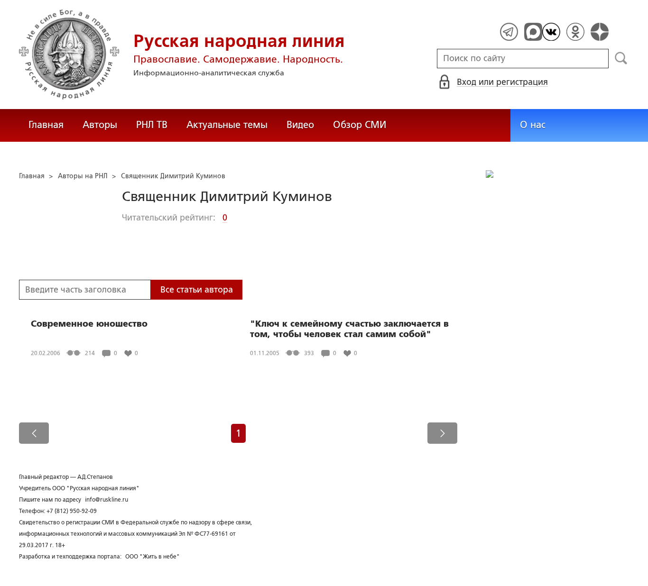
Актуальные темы (227, 124)
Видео (300, 124)
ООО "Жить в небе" (152, 556)
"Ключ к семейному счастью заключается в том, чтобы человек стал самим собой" (349, 329)
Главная (46, 124)
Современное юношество (89, 324)
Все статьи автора (196, 289)
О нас (533, 124)
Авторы (100, 124)
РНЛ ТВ (151, 124)
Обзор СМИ (359, 124)
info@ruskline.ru (106, 499)
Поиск (621, 58)
